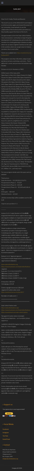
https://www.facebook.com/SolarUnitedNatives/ (16, 266)
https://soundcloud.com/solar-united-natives (14, 312)
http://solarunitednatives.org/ (10, 308)
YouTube (5, 436)
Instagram (6, 432)
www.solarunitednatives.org (9, 264)
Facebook (6, 429)
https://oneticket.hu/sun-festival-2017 (12, 292)
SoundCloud (6, 439)
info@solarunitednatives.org (10, 458)
